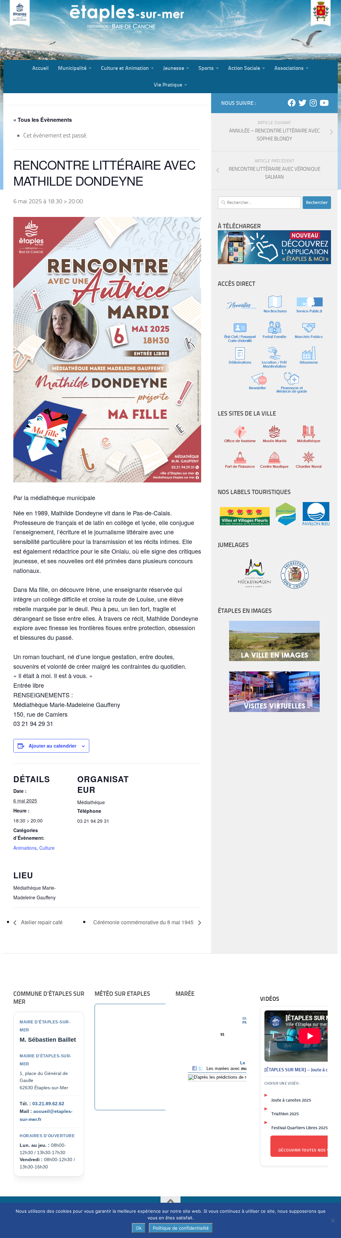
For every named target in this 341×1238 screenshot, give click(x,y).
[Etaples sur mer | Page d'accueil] (55, 30)
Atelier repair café (41, 922)
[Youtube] (324, 103)
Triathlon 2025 (285, 1113)
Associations (289, 68)
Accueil (40, 68)
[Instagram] (313, 103)
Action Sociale (244, 68)
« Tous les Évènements (42, 119)
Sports (206, 68)
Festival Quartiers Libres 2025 (299, 1127)
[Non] (332, 1220)
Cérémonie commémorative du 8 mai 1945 (144, 922)
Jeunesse (173, 68)
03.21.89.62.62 (48, 1103)
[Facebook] (292, 103)
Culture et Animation (125, 68)
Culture (47, 847)
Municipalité (72, 68)
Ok (139, 1228)
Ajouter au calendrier (52, 745)
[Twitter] (302, 103)
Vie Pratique (168, 85)
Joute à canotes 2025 (291, 1100)
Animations (25, 847)
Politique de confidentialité (181, 1228)
